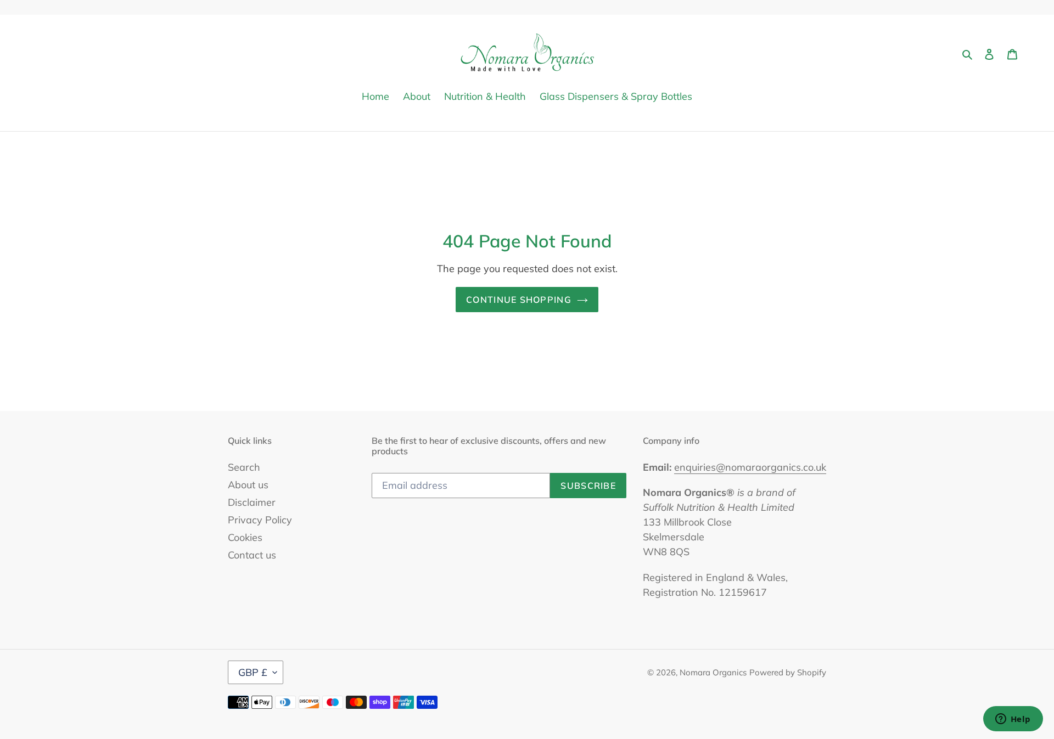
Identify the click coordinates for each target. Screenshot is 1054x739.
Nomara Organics (713, 672)
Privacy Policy (260, 520)
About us (248, 484)
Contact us (252, 555)
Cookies (245, 537)
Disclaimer (252, 502)
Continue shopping (518, 299)
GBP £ (252, 672)
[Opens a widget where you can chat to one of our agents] (1013, 720)
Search (244, 467)
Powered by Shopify (787, 672)
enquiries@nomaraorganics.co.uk (750, 467)
